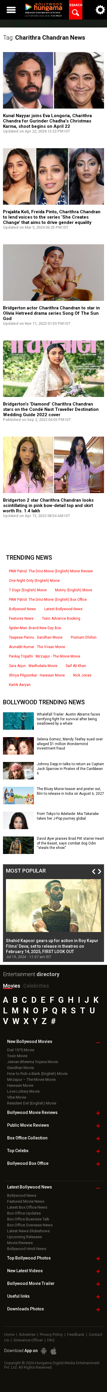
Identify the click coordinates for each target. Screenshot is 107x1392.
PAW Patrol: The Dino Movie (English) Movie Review (51, 571)
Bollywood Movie (32, 1112)
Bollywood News (22, 609)
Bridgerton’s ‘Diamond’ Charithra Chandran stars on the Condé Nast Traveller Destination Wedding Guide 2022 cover (51, 409)
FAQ (50, 1340)
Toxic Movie (17, 1056)
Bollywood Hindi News (26, 1248)
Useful (18, 1296)
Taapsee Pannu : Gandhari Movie (35, 637)
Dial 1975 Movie (20, 1050)
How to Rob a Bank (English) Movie (37, 1073)
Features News (21, 618)
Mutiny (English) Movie (73, 590)
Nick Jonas (82, 675)
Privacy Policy (51, 1334)
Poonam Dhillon (84, 637)
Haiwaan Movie (20, 1085)
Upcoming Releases (24, 1237)
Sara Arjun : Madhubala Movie (33, 666)
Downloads (25, 1309)
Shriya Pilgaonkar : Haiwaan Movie (37, 675)
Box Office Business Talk (28, 1219)
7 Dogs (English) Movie (28, 590)
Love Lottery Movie (23, 1091)
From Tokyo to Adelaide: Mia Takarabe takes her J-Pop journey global (68, 816)
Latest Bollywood (29, 1187)
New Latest (25, 1270)
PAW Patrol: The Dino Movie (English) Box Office (48, 600)
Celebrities (36, 986)
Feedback (75, 1334)
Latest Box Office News (27, 1207)
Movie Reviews (20, 1243)
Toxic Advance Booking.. (62, 618)
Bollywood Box (27, 1163)
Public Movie (28, 1125)
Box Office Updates (24, 1213)
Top (18, 1150)
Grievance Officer (28, 1340)
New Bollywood (29, 1041)
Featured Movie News (25, 1201)
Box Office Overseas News (30, 1225)
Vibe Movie (16, 1097)
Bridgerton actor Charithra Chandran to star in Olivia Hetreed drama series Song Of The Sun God (51, 313)
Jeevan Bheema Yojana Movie (32, 1062)
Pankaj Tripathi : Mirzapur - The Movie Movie (44, 656)
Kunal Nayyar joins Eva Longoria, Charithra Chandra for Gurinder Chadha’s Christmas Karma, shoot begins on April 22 (47, 121)
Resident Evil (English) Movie (31, 1103)
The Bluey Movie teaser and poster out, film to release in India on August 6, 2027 (70, 791)
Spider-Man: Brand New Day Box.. (36, 628)
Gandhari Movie (20, 1067)
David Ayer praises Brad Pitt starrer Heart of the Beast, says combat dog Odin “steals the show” (70, 843)
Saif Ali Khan (76, 666)
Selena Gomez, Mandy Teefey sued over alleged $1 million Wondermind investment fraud (70, 743)
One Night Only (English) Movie (34, 581)
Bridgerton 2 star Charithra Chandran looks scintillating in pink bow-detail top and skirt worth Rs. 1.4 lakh (48, 505)
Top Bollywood (29, 1258)
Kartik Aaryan (20, 685)
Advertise (27, 1334)
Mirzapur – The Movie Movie (31, 1079)
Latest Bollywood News (63, 609)
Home (9, 1334)
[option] (53, 919)
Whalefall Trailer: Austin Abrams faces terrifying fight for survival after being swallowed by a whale (68, 719)
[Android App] (44, 1351)
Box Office (27, 1138)
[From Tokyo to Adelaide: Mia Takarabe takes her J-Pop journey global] (18, 827)
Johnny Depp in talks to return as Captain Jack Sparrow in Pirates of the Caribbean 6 (70, 768)
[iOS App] (53, 1351)
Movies (11, 986)
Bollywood (31, 1283)
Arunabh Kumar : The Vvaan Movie (37, 647)
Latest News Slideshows (28, 1231)
